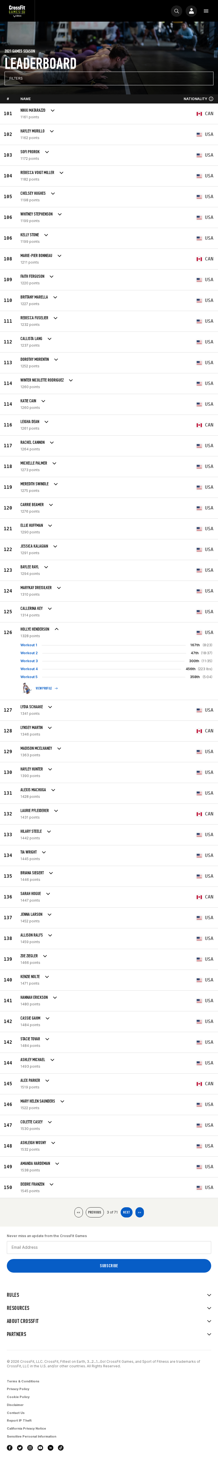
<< (78, 1212)
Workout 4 (29, 669)
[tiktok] (61, 1447)
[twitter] (20, 1447)
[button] (206, 11)
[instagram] (30, 1447)
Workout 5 (28, 677)
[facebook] (9, 1447)
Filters (16, 78)
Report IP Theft (19, 1420)
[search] (176, 11)
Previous (94, 1212)
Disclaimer (15, 1405)
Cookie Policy (18, 1397)
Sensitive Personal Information (31, 1436)
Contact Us (16, 1413)
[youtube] (40, 1447)
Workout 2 (29, 653)
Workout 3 (29, 661)
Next (126, 1212)
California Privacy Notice (26, 1428)
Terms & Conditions (23, 1381)
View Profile (44, 688)
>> (139, 1212)
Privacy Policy (18, 1389)
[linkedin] (50, 1447)
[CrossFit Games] (17, 11)
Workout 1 (28, 645)
